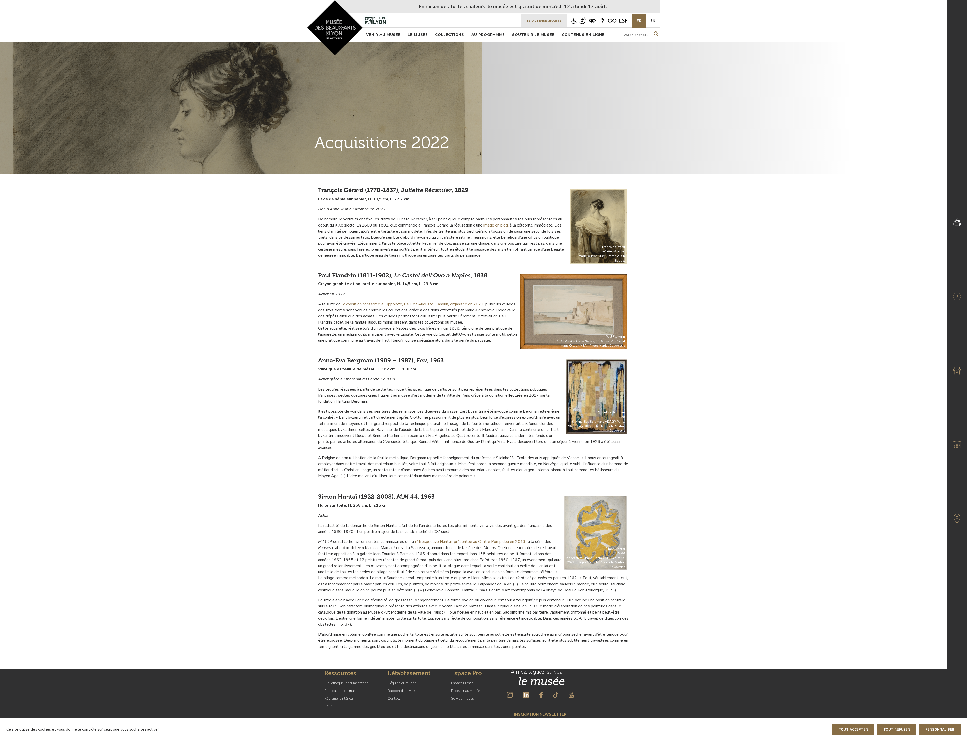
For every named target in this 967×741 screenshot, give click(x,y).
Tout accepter (853, 729)
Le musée (418, 34)
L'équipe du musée (402, 683)
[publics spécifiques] (599, 20)
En (652, 20)
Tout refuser (896, 729)
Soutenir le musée (533, 34)
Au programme (488, 34)
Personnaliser (939, 729)
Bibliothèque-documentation (346, 683)
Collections (449, 34)
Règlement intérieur (339, 698)
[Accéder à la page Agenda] (957, 444)
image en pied (496, 225)
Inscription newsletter (540, 714)
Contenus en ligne (583, 34)
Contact (394, 698)
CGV (328, 706)
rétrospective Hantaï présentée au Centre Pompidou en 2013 (470, 541)
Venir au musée (383, 34)
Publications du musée (341, 690)
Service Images (462, 698)
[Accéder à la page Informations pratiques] (957, 296)
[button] (957, 370)
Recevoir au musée (465, 690)
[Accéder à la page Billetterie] (957, 222)
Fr (639, 20)
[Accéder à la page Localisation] (957, 518)
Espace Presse (462, 683)
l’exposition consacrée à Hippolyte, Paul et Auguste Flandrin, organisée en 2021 (413, 304)
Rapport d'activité (401, 690)
